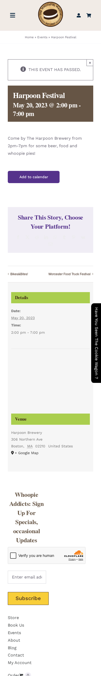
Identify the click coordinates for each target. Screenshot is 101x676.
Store (13, 617)
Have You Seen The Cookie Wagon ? (96, 343)
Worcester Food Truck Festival (69, 274)
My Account (20, 662)
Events (42, 37)
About (14, 640)
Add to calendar (33, 177)
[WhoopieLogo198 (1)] (50, 3)
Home (29, 37)
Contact (16, 655)
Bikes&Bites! (19, 274)
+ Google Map (27, 453)
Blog (12, 647)
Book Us (16, 625)
